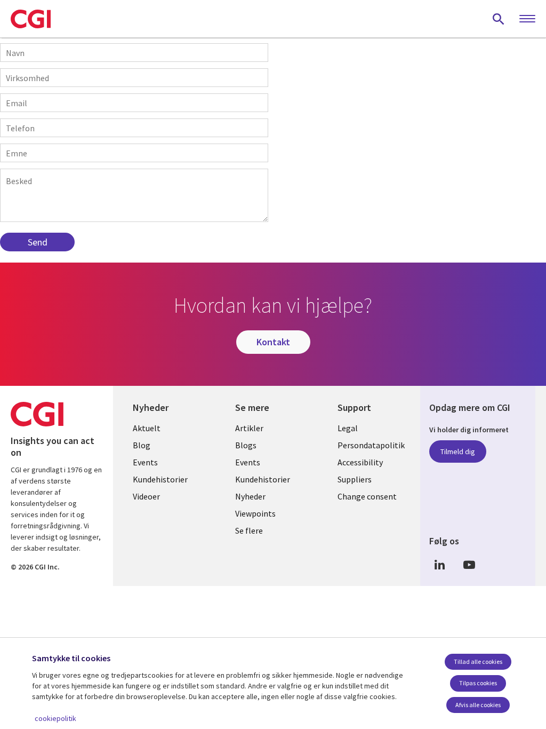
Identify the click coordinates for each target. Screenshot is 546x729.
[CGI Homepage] (31, 18)
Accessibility (360, 462)
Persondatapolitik (371, 445)
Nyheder (250, 496)
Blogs (245, 445)
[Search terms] (498, 18)
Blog (141, 445)
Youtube (469, 565)
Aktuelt (146, 428)
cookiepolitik (55, 718)
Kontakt (273, 342)
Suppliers (355, 479)
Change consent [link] (367, 496)
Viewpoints (255, 513)
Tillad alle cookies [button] (478, 661)
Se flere (249, 530)
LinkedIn (440, 565)
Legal (348, 428)
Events (145, 462)
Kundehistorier (160, 479)
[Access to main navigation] (527, 19)
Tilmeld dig (457, 451)
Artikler (249, 428)
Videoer (146, 496)
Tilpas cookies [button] (478, 683)
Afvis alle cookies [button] (478, 705)
